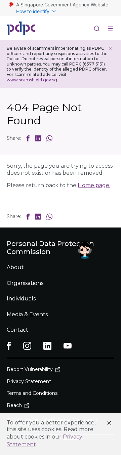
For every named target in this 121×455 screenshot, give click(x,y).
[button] (28, 138)
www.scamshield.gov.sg (32, 79)
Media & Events (27, 314)
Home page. (94, 185)
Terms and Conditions (32, 393)
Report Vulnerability (30, 369)
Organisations (25, 283)
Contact (17, 330)
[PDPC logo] (21, 28)
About (15, 267)
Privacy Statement (29, 381)
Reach (14, 405)
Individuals (21, 298)
